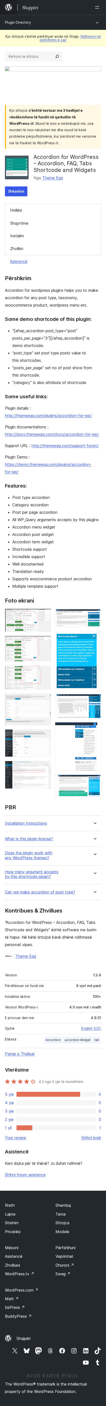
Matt (12, 1298)
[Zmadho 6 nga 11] (44, 767)
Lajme (10, 1214)
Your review (15, 1137)
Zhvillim (16, 248)
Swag (63, 1273)
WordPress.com (21, 1290)
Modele (62, 1231)
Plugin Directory (18, 22)
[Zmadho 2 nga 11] (44, 642)
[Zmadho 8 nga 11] (94, 637)
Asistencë (18, 261)
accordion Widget (77, 1040)
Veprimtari (64, 1256)
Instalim (17, 235)
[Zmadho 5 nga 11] (44, 735)
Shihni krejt (91, 1137)
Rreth (10, 1205)
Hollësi (16, 210)
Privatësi (12, 1231)
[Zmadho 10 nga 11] (94, 728)
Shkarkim (16, 191)
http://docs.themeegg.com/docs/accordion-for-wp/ (52, 434)
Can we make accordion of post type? (40, 892)
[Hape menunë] (98, 7)
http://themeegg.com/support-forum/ (65, 445)
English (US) (91, 1028)
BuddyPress (18, 1316)
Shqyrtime (19, 223)
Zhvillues (12, 1265)
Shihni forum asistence (25, 1174)
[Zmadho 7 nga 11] (94, 615)
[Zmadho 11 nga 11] (94, 781)
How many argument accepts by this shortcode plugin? (31, 874)
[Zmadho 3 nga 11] (44, 672)
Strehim (11, 1222)
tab (96, 1040)
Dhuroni (64, 1265)
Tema (60, 1214)
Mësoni (11, 1247)
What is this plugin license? (29, 839)
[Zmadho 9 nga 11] (94, 700)
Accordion (53, 1040)
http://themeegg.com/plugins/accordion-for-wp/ (48, 415)
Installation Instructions (26, 823)
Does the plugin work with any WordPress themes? (28, 855)
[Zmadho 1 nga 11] (44, 615)
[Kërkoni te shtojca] (57, 56)
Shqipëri (24, 1338)
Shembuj (63, 1205)
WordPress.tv (19, 1273)
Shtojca (62, 1222)
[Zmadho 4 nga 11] (44, 700)
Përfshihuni (65, 1247)
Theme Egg (52, 177)
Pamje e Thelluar (20, 1053)
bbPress (15, 1307)
